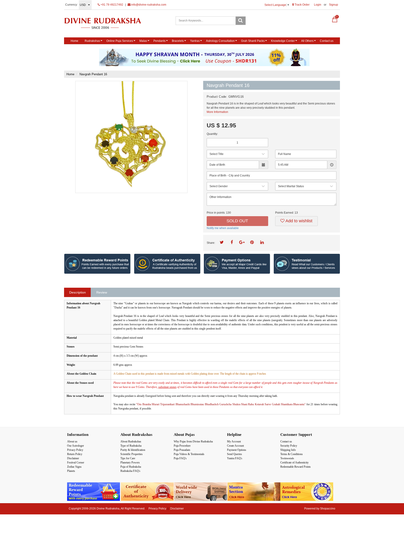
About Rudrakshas (130, 441)
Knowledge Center (283, 41)
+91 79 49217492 (111, 4)
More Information (217, 112)
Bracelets (178, 41)
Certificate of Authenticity (294, 462)
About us (72, 441)
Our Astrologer (75, 445)
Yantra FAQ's (234, 458)
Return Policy (74, 454)
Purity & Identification (132, 450)
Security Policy (288, 445)
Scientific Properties (131, 454)
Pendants (159, 41)
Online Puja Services (119, 41)
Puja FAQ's (180, 458)
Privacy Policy (75, 450)
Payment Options (236, 450)
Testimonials (287, 458)
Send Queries (234, 454)
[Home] (107, 23)
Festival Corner (75, 462)
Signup (333, 4)
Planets (71, 471)
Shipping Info (288, 450)
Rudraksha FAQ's (130, 471)
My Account (234, 441)
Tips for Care (127, 458)
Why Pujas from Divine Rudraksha (193, 441)
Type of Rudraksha (130, 445)
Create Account (235, 445)
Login (317, 4)
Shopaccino (327, 508)
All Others (307, 41)
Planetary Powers (130, 462)
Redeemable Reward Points (295, 466)
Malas (143, 41)
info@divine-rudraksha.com (148, 4)
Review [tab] (101, 292)
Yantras (195, 41)
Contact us (326, 41)
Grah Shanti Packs (253, 41)
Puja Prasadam (182, 450)
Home (74, 41)
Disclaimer (73, 458)
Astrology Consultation (220, 41)
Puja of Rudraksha (130, 466)
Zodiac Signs (74, 466)
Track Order (302, 4)
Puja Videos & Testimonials (189, 454)
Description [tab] (77, 292)
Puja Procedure (182, 445)
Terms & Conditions (291, 454)
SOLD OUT (237, 221)
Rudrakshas (92, 41)
